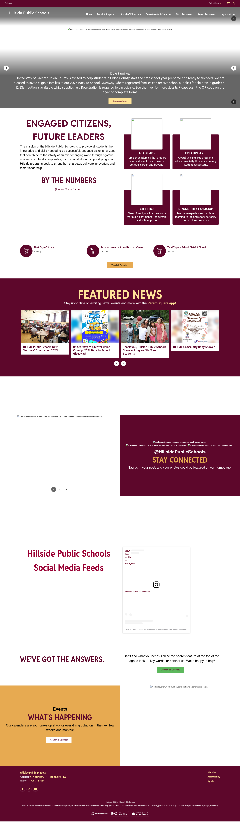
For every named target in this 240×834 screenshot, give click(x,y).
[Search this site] (233, 3)
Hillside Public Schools (134, 629)
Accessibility (214, 776)
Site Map (212, 772)
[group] (30, 395)
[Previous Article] (116, 363)
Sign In (211, 781)
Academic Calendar (59, 739)
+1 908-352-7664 (36, 780)
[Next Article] (123, 363)
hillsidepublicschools (154, 629)
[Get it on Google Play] (119, 813)
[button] (10, 3)
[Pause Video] (233, 19)
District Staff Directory (170, 669)
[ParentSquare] (99, 813)
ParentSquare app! (162, 303)
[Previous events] (22, 265)
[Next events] (217, 265)
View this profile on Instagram (130, 557)
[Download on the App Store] (140, 813)
